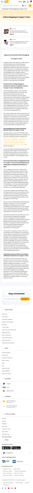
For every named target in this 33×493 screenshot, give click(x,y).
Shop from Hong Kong (20, 471)
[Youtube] (9, 488)
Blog (3, 363)
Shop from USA (7, 469)
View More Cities (6, 437)
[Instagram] (6, 488)
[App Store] (6, 448)
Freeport (4, 423)
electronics (6, 138)
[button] (21, 2)
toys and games (13, 139)
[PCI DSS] (5, 461)
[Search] (30, 5)
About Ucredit (6, 368)
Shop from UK (16, 469)
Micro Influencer (6, 335)
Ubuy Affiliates (6, 371)
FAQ (3, 365)
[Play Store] (16, 448)
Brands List (5, 355)
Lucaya (4, 421)
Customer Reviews (7, 358)
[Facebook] (3, 488)
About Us (4, 314)
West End (4, 426)
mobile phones (15, 138)
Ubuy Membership (7, 337)
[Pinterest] (15, 488)
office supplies (14, 142)
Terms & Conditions (8, 482)
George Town (6, 434)
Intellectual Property (7, 322)
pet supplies (24, 144)
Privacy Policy (19, 482)
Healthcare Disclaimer (8, 343)
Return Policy (5, 360)
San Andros (5, 431)
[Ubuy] (6, 1)
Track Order (5, 327)
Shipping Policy (6, 332)
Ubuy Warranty (6, 340)
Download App (6, 352)
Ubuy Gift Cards (6, 373)
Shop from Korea (7, 473)
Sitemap (4, 324)
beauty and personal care (10, 141)
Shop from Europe (19, 475)
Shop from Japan (7, 471)
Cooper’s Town (6, 429)
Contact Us (5, 317)
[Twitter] (12, 488)
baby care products (14, 144)
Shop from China (18, 473)
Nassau (4, 418)
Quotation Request (7, 319)
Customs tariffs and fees (9, 330)
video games (22, 139)
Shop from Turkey (7, 475)
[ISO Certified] (17, 461)
